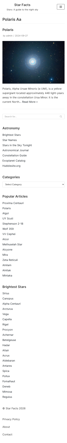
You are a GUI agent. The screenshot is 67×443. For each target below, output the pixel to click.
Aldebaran (8, 360)
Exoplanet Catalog (13, 160)
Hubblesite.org (11, 165)
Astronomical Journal (15, 150)
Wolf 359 (8, 228)
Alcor (5, 239)
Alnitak (6, 270)
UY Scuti (7, 218)
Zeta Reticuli (10, 260)
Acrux (6, 355)
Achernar (7, 334)
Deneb (6, 386)
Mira (5, 254)
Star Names (9, 140)
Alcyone (7, 249)
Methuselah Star (12, 244)
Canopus (7, 298)
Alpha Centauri (11, 303)
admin (9, 35)
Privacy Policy (11, 419)
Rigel (5, 324)
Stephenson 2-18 (12, 223)
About (6, 426)
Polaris (7, 30)
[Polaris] (33, 82)
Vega (5, 314)
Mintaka (7, 275)
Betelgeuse (9, 340)
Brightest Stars (11, 134)
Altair (5, 350)
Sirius (5, 293)
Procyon (7, 329)
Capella (7, 319)
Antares (7, 365)
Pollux (6, 376)
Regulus (7, 396)
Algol (5, 213)
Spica (5, 371)
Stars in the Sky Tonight (17, 145)
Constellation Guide (14, 155)
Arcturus (7, 308)
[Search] (61, 116)
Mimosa (7, 391)
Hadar (6, 345)
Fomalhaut (8, 381)
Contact (7, 434)
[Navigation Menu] (61, 7)
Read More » (30, 101)
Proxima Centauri (13, 203)
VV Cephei (8, 234)
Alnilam (6, 265)
